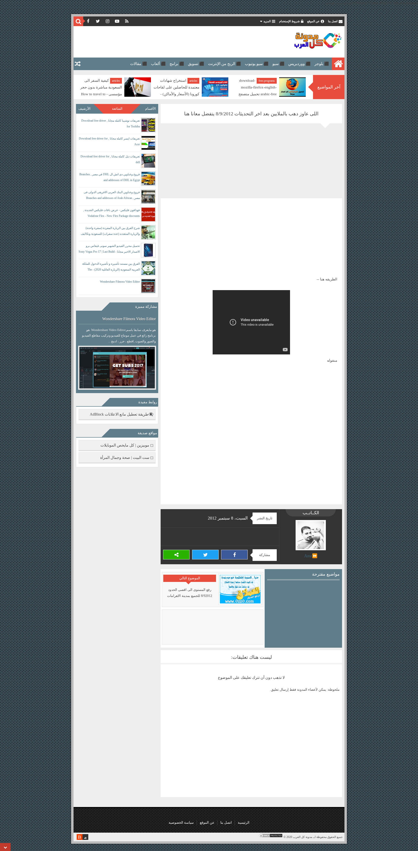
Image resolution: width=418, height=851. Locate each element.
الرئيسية (243, 822)
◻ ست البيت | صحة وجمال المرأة (126, 457)
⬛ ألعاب (158, 64)
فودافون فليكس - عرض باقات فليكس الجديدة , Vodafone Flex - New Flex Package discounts (111, 213)
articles (271, 80)
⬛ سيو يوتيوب (257, 64)
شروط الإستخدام (289, 21)
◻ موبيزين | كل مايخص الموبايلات (126, 445)
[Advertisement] (164, 42)
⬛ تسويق (196, 64)
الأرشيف (84, 108)
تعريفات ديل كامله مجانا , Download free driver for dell (110, 159)
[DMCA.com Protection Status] (271, 837)
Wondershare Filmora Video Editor (120, 281)
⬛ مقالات (138, 64)
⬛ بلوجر (321, 64)
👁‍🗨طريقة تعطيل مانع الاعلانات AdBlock (121, 414)
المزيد (267, 21)
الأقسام (150, 108)
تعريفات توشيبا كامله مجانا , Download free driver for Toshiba (110, 123)
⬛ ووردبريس (299, 64)
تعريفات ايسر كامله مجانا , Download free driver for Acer (109, 141)
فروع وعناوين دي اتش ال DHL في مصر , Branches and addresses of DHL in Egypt (109, 177)
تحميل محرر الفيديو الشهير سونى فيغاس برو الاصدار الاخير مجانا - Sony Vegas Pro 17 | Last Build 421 (109, 249)
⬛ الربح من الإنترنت (224, 64)
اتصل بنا (332, 21)
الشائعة (117, 108)
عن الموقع (313, 21)
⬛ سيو (278, 64)
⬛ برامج (177, 64)
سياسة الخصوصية (181, 822)
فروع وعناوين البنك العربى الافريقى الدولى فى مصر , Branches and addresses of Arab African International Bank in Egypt (112, 196)
